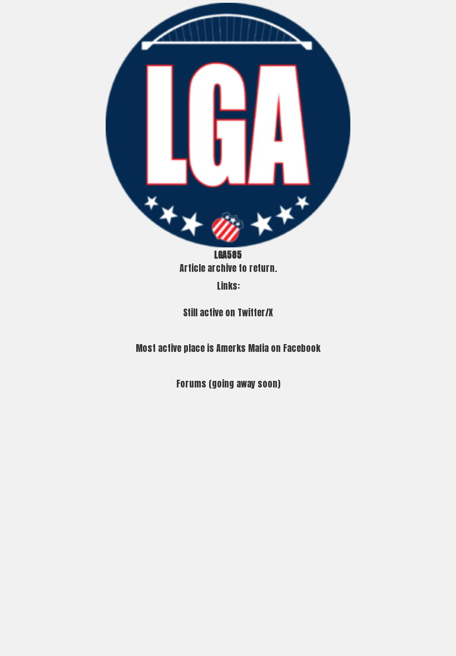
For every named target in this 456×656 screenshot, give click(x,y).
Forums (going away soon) (228, 383)
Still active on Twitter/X (228, 312)
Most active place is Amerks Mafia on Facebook (228, 348)
